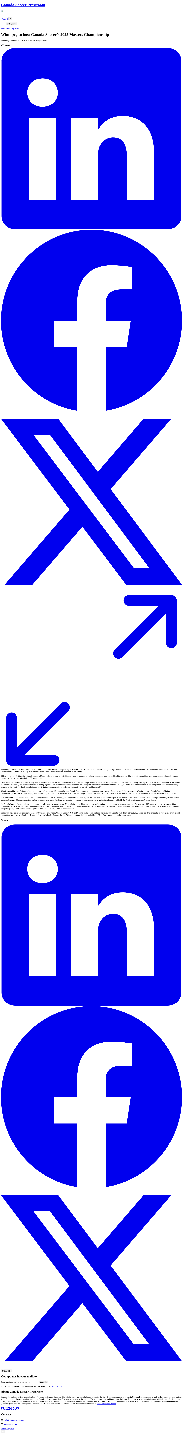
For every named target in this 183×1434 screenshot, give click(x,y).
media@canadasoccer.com (13, 1420)
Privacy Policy (56, 1386)
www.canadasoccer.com (106, 1404)
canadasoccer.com (10, 1424)
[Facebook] (2, 1409)
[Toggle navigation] (10, 18)
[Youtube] (17, 1409)
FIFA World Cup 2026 (10, 28)
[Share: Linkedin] (91, 228)
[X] (14, 1409)
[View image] (91, 765)
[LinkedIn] (8, 1409)
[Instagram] (5, 1409)
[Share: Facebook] (91, 410)
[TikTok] (11, 1409)
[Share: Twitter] (91, 592)
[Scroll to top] (3, 1431)
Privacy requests (7, 1429)
